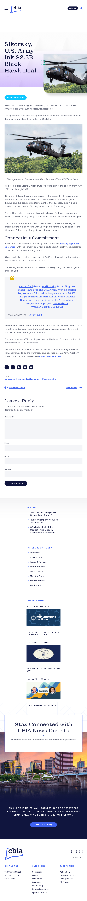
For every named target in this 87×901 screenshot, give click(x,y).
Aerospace (10, 379)
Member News (37, 576)
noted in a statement (50, 356)
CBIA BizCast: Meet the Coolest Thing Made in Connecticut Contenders (42, 530)
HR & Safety (36, 557)
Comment (9, 417)
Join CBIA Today (43, 824)
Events (35, 875)
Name (8, 443)
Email (7, 456)
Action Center (66, 872)
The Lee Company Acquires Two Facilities (44, 521)
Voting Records (66, 878)
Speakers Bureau (39, 892)
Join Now (72, 8)
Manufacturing (49, 379)
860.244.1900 (10, 878)
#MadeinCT (60, 303)
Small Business (37, 580)
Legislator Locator (68, 875)
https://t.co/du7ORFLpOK (47, 306)
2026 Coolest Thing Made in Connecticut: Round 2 (44, 514)
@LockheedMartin (36, 296)
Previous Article (17, 387)
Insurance (36, 882)
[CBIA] (15, 9)
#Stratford (26, 286)
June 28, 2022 (34, 314)
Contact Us (37, 872)
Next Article (71, 387)
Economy (35, 552)
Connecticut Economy (28, 379)
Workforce (35, 585)
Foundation (37, 878)
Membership (38, 885)
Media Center (37, 571)
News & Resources (40, 889)
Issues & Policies (38, 562)
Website (8, 469)
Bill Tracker (65, 882)
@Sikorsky (49, 286)
